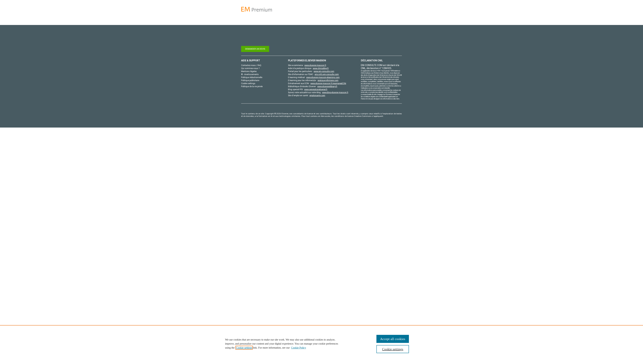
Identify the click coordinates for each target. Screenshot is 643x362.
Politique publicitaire (250, 80)
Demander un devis (255, 49)
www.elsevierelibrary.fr (327, 86)
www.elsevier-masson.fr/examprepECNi (328, 83)
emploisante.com (317, 95)
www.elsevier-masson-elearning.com (323, 77)
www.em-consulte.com (324, 71)
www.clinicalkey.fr (321, 68)
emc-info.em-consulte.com (327, 74)
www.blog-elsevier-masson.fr (335, 92)
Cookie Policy (298, 347)
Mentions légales (249, 71)
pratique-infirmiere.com (328, 80)
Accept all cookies (392, 339)
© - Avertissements (250, 74)
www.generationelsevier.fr (315, 89)
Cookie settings (244, 347)
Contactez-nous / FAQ (251, 65)
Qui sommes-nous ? (250, 68)
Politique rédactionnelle (251, 77)
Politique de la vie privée (252, 86)
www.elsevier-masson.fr (315, 65)
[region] (321, 343)
